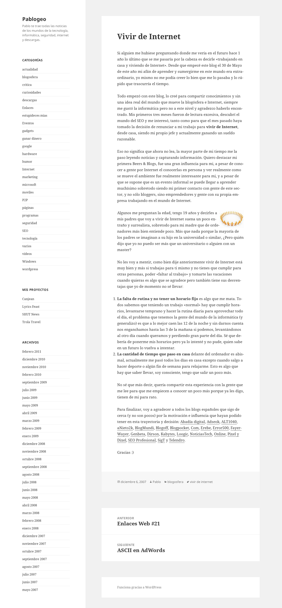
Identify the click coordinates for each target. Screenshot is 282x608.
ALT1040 (229, 421)
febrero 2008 (31, 520)
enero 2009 (30, 436)
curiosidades (31, 92)
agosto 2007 (30, 567)
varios (26, 246)
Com (195, 427)
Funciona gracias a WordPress (139, 587)
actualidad (30, 69)
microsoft (29, 184)
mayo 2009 (30, 405)
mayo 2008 (30, 497)
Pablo (157, 482)
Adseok (213, 421)
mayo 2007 (30, 590)
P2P (25, 200)
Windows (29, 261)
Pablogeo (34, 18)
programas (30, 215)
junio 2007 (29, 582)
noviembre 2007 (34, 544)
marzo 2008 (30, 513)
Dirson (153, 433)
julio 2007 (29, 574)
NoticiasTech (201, 433)
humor (27, 161)
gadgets (28, 131)
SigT (161, 440)
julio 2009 (29, 390)
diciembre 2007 (33, 536)
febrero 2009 (31, 428)
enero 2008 (30, 528)
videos (27, 254)
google (27, 146)
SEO (25, 231)
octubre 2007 (31, 551)
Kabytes (168, 433)
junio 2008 (29, 490)
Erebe (206, 427)
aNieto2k (125, 427)
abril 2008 (29, 505)
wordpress (30, 269)
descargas (29, 100)
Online (220, 433)
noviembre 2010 (34, 367)
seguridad (29, 223)
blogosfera (30, 77)
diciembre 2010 (33, 359)
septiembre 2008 (34, 467)
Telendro (177, 440)
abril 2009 (29, 413)
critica (27, 85)
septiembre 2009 (34, 382)
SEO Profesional (142, 440)
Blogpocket (179, 427)
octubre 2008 (31, 459)
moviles (28, 192)
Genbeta (138, 433)
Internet (28, 169)
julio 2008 (29, 482)
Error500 (221, 427)
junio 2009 (29, 398)
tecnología (29, 238)
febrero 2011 (31, 351)
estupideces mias (34, 115)
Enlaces (27, 108)
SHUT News (30, 314)
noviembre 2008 (34, 451)
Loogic (182, 433)
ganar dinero (31, 138)
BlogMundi (144, 427)
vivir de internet (201, 482)
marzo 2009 (30, 421)
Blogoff (162, 427)
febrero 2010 (31, 374)
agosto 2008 (30, 474)
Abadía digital (192, 421)
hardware (29, 154)
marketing (30, 177)
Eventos (28, 123)
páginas (28, 208)
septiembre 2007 (34, 559)
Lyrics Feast (31, 306)
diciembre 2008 (33, 444)
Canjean (28, 299)
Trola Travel (31, 322)
